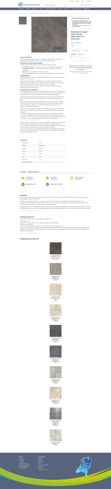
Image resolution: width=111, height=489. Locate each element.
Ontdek (71, 1)
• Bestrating (40, 460)
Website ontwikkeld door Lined (55, 488)
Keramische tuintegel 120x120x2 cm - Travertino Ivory (55, 401)
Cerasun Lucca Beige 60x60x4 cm (55, 443)
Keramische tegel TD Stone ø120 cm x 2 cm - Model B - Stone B (55, 257)
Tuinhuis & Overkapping (50, 8)
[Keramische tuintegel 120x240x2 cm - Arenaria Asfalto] (56, 331)
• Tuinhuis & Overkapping (43, 464)
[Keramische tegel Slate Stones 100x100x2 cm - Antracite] (49, 34)
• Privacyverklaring (22, 467)
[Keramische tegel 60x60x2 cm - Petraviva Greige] (56, 269)
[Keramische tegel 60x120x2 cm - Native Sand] (56, 290)
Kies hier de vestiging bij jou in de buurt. (28, 233)
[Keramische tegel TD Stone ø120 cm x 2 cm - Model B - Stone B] (56, 248)
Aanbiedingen (86, 8)
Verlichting (59, 8)
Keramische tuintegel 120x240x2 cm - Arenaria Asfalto (55, 339)
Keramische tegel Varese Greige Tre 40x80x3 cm (55, 381)
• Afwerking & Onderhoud (43, 469)
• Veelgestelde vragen (23, 463)
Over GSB (77, 1)
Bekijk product (55, 261)
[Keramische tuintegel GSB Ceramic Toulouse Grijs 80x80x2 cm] (56, 413)
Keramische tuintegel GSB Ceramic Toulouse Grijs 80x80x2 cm (55, 422)
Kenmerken (23, 171)
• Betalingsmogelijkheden (24, 466)
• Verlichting (40, 466)
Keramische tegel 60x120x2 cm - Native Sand (55, 298)
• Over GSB (21, 461)
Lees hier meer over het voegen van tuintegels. (30, 120)
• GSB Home (21, 458)
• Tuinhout (40, 463)
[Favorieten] (84, 5)
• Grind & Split (40, 461)
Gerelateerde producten (33, 171)
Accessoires (66, 8)
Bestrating (27, 8)
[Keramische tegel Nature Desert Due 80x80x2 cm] (56, 310)
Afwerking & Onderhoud (76, 8)
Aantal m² (72, 45)
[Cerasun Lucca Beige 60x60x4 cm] (56, 435)
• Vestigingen (21, 460)
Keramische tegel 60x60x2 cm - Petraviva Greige (55, 277)
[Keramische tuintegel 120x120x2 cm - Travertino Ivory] (56, 393)
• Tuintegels (40, 458)
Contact (82, 1)
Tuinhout (41, 8)
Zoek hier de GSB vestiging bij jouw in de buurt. (30, 210)
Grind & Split (34, 8)
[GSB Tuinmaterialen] (21, 4)
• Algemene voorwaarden (24, 464)
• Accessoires (40, 467)
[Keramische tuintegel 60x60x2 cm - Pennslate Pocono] (56, 351)
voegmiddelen (29, 118)
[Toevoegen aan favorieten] (81, 59)
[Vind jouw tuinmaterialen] (65, 5)
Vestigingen (88, 1)
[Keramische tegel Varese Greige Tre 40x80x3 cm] (56, 372)
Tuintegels (21, 8)
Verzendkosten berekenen (76, 56)
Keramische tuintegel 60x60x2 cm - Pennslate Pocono (55, 360)
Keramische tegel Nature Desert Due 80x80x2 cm (55, 319)
